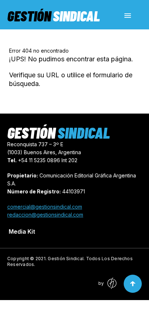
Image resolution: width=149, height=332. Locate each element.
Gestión (53, 15)
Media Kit (22, 231)
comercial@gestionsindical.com (44, 207)
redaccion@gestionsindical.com (45, 215)
